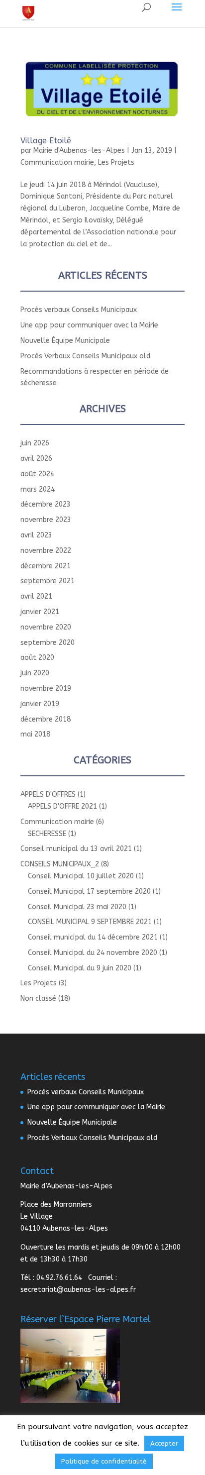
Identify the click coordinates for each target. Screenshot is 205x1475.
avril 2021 (36, 596)
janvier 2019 (39, 704)
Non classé (38, 998)
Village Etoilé (45, 140)
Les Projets (116, 162)
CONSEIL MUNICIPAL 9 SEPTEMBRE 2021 (90, 922)
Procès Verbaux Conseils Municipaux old (85, 356)
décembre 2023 (45, 504)
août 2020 (37, 657)
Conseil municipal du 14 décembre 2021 (93, 937)
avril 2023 (36, 535)
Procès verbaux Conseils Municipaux (78, 310)
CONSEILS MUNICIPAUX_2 (59, 864)
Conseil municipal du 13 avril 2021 (76, 848)
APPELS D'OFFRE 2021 (62, 806)
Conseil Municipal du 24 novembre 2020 (92, 952)
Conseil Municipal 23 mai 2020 (77, 907)
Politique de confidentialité (104, 1461)
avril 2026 (36, 458)
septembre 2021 (47, 581)
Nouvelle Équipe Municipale (65, 340)
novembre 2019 (45, 688)
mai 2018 (35, 734)
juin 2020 (34, 673)
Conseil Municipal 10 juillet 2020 (81, 876)
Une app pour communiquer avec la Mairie (89, 325)
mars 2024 (37, 489)
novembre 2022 (45, 550)
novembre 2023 (45, 520)
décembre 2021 (45, 566)
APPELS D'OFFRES (48, 794)
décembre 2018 (45, 719)
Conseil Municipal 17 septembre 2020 (89, 891)
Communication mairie (57, 162)
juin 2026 (34, 443)
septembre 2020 (47, 642)
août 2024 (37, 474)
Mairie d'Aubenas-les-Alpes (79, 150)
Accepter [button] (164, 1443)
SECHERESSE (47, 834)
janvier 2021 (39, 612)
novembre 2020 (45, 627)
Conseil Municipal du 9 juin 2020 (79, 968)
